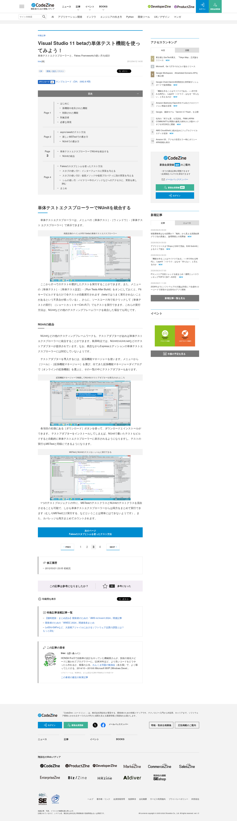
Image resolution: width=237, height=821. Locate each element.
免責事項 (132, 799)
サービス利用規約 (158, 799)
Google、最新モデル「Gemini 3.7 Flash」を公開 (177, 111)
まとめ (63, 188)
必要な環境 (65, 122)
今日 (163, 50)
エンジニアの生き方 (111, 16)
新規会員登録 (176, 187)
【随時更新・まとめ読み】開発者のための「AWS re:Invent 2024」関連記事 (83, 618)
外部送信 (195, 799)
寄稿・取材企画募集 (161, 725)
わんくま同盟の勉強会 (104, 664)
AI (53, 16)
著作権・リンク (103, 799)
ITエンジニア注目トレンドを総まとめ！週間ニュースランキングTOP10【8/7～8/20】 (175, 275)
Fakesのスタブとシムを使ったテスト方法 (81, 166)
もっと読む (48, 630)
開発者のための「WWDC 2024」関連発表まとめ (69, 622)
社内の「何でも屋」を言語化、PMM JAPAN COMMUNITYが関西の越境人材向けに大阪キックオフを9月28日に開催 (177, 121)
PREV (68, 547)
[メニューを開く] (21, 6)
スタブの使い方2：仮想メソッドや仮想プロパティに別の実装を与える (98, 175)
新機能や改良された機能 (74, 108)
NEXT (112, 547)
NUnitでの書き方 (70, 141)
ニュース (66, 6)
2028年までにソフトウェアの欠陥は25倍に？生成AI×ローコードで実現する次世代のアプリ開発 (175, 288)
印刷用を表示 (49, 598)
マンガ (177, 16)
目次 (90, 93)
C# (41, 71)
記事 (78, 6)
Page (47, 112)
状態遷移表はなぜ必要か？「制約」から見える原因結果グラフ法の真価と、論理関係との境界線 (175, 235)
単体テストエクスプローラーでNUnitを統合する (84, 151)
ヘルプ (90, 799)
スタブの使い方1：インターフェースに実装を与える (89, 170)
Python (130, 16)
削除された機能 (70, 112)
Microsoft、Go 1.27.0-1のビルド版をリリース (175, 66)
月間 (187, 50)
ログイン (176, 195)
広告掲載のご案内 (187, 725)
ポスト (125, 71)
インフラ (91, 16)
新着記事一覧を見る (175, 298)
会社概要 (143, 799)
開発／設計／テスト (55, 71)
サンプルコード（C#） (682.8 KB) (73, 81)
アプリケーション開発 (70, 16)
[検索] (44, 16)
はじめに (64, 103)
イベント (89, 6)
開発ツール (144, 16)
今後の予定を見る (177, 353)
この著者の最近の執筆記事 (74, 677)
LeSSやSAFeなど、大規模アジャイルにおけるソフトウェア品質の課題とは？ (84, 627)
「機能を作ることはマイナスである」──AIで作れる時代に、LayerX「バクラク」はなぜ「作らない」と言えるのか (177, 93)
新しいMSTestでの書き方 (75, 136)
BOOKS (103, 6)
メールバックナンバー (177, 179)
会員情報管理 (119, 799)
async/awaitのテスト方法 (73, 132)
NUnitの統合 (68, 156)
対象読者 (64, 117)
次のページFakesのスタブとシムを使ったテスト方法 (90, 532)
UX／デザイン (162, 16)
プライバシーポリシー (178, 799)
